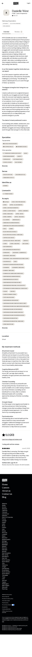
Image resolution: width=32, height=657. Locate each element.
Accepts (5, 199)
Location (5, 336)
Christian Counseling (8, 381)
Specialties (6, 137)
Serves (4, 171)
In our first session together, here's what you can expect (15, 70)
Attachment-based (8, 351)
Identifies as (6, 182)
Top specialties (6, 140)
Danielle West (20, 11)
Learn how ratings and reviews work (12, 439)
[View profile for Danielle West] (6, 14)
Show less (5, 166)
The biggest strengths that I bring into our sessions (15, 88)
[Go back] (2, 3)
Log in (28, 3)
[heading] (8, 435)
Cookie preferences (6, 609)
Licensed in (6, 191)
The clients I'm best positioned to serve (14, 120)
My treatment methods (11, 347)
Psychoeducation (7, 416)
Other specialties (6, 150)
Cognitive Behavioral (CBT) (10, 369)
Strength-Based (7, 402)
